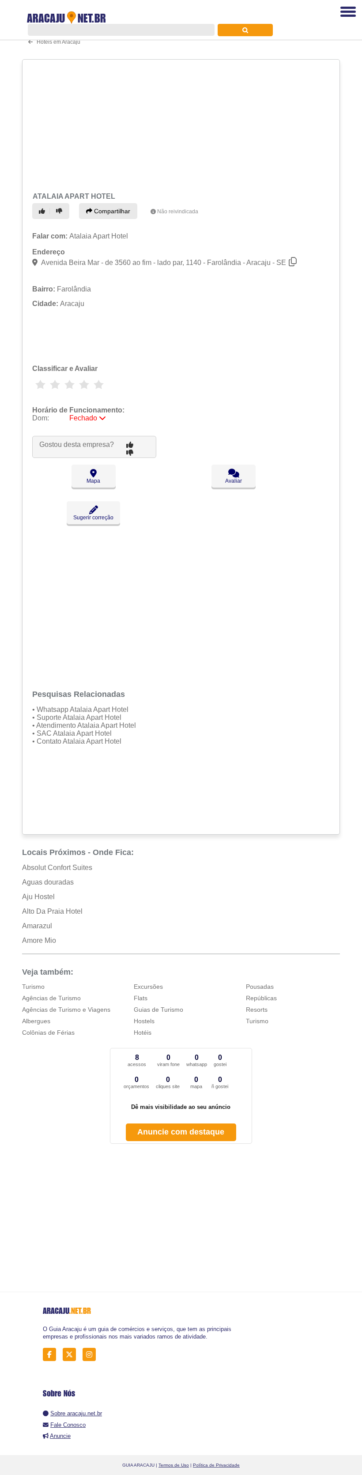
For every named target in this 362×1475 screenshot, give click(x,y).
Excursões (148, 986)
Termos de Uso (173, 1465)
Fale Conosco (68, 1425)
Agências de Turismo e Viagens (66, 1009)
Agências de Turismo (51, 998)
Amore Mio (39, 940)
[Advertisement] (178, 124)
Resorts (257, 1009)
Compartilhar (111, 211)
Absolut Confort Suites (57, 867)
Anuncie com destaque (180, 1131)
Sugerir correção (93, 517)
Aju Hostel (38, 896)
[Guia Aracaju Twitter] (72, 1354)
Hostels (144, 1021)
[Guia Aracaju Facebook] (52, 1354)
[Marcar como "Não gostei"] (60, 211)
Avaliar (233, 481)
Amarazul (37, 926)
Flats (140, 998)
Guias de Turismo (158, 1009)
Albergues (36, 1021)
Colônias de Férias (48, 1032)
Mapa (93, 481)
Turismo (33, 986)
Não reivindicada (177, 211)
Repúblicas (261, 998)
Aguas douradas (48, 882)
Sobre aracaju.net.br (76, 1413)
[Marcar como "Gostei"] (43, 211)
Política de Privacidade (216, 1465)
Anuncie (60, 1436)
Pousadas (260, 986)
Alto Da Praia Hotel (52, 911)
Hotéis (142, 1032)
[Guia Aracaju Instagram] (92, 1354)
